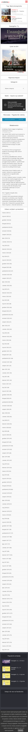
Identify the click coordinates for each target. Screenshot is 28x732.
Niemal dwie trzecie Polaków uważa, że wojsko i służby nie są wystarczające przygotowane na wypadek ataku (12, 172)
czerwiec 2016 (5, 591)
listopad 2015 (5, 617)
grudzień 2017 (5, 526)
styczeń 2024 (5, 260)
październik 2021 (6, 358)
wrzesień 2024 (6, 231)
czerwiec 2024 (5, 242)
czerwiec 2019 (5, 460)
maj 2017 (4, 551)
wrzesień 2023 (6, 274)
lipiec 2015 (5, 631)
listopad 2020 (5, 398)
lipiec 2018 (5, 500)
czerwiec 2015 (5, 635)
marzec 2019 (5, 471)
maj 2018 (4, 507)
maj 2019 (4, 464)
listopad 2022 (5, 311)
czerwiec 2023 (5, 285)
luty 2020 (4, 431)
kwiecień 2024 (5, 249)
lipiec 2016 (5, 587)
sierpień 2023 (5, 278)
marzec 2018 (5, 515)
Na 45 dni (21, 119)
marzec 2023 (5, 296)
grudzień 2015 (5, 613)
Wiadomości (14, 125)
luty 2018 (4, 518)
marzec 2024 (5, 252)
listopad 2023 (5, 267)
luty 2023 (4, 300)
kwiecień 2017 (5, 555)
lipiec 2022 (5, 325)
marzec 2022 (5, 340)
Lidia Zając (20, 21)
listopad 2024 (5, 223)
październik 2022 (6, 314)
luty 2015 (4, 649)
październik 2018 (6, 489)
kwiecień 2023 (5, 293)
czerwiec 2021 (5, 373)
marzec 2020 (5, 427)
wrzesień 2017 (6, 536)
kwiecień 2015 (5, 642)
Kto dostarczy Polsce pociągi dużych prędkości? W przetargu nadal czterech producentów (12, 151)
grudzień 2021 (5, 351)
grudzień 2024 (5, 220)
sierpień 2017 (5, 540)
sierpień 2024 (5, 234)
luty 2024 (4, 256)
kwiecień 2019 (5, 467)
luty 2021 (4, 387)
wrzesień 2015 (6, 624)
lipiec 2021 (5, 369)
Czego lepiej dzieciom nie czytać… (17, 19)
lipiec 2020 (5, 413)
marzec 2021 (5, 384)
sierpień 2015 (5, 628)
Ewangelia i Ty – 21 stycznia (16, 668)
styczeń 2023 (5, 303)
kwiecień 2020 (5, 424)
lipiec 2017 (5, 544)
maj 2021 (4, 376)
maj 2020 (4, 420)
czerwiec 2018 (5, 504)
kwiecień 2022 (5, 336)
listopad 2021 (5, 354)
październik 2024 (6, 227)
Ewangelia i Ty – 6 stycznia (17, 674)
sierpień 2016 (5, 584)
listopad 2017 (5, 529)
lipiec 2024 (5, 238)
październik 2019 (6, 445)
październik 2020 (6, 402)
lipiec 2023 (5, 282)
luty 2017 (4, 562)
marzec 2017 (5, 558)
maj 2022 (4, 333)
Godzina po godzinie (10, 119)
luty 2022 (4, 344)
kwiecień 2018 (5, 511)
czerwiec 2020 (5, 416)
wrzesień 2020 (6, 405)
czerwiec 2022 (5, 329)
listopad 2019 (5, 442)
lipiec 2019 (5, 456)
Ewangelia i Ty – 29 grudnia (18, 681)
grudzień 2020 (5, 394)
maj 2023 (4, 289)
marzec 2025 (5, 212)
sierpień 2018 (5, 496)
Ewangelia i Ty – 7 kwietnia (18, 11)
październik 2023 (6, 271)
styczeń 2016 (5, 609)
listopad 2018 (5, 486)
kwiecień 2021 (5, 380)
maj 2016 (4, 595)
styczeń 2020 (5, 435)
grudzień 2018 (5, 482)
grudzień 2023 (5, 263)
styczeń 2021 (5, 391)
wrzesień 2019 (6, 449)
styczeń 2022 (5, 347)
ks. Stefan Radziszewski (18, 14)
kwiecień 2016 (5, 598)
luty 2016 (4, 606)
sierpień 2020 (5, 409)
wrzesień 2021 (6, 362)
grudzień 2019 (5, 438)
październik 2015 (6, 620)
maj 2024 (4, 245)
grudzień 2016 (5, 569)
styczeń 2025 (5, 216)
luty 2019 (4, 475)
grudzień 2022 (5, 307)
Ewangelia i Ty (15, 9)
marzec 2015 (5, 646)
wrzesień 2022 (6, 318)
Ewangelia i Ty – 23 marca (14, 36)
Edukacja (13, 17)
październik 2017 (6, 533)
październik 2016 (6, 577)
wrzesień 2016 (6, 580)
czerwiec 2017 (5, 547)
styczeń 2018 (5, 522)
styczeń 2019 (5, 478)
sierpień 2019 (5, 453)
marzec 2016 (5, 602)
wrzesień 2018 (6, 493)
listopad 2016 (5, 573)
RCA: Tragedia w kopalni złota (9, 193)
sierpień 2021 (5, 365)
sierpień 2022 (5, 322)
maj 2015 (4, 638)
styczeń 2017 (5, 566)
